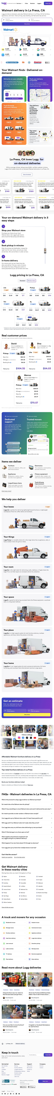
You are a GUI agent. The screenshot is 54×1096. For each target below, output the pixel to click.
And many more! (6, 491)
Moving (16, 1066)
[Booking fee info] (10, 362)
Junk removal (17, 1074)
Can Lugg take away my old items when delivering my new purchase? (22, 827)
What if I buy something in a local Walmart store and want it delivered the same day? (26, 809)
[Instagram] (19, 738)
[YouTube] (35, 738)
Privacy (8, 1091)
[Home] (2, 1044)
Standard (22, 281)
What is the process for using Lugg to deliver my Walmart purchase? (21, 799)
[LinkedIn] (16, 1093)
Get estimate (5, 1066)
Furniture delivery (18, 1067)
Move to (32, 19)
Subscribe (48, 1055)
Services (19, 3)
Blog (3, 1071)
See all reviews (27, 174)
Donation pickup (18, 1073)
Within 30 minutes (15, 98)
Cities (26, 3)
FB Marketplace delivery (19, 1071)
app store (43, 773)
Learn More (8, 433)
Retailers (32, 3)
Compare (4, 1069)
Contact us (29, 1069)
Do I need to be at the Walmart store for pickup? (15, 804)
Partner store (31, 281)
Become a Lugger (5, 1074)
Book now (48, 3)
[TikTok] (27, 738)
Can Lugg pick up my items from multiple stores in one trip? (19, 847)
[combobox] (14, 20)
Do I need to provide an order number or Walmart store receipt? (20, 813)
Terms (12, 1091)
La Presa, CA (9, 1043)
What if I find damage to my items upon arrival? (15, 832)
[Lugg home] (4, 3)
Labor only (16, 1076)
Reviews (41, 1066)
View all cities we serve (8, 907)
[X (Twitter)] (31, 738)
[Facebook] (23, 738)
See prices (27, 24)
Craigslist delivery (18, 1069)
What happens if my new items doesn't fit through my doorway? (20, 843)
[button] (18, 186)
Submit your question (7, 857)
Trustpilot (16, 773)
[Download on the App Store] (23, 1087)
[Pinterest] (10, 1093)
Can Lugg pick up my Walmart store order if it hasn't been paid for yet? (22, 818)
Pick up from (8, 19)
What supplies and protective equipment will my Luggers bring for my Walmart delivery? (15, 837)
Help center (29, 1066)
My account (29, 1067)
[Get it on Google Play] (31, 1087)
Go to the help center (19, 857)
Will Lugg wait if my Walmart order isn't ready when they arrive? (20, 823)
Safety (28, 1071)
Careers (41, 1067)
